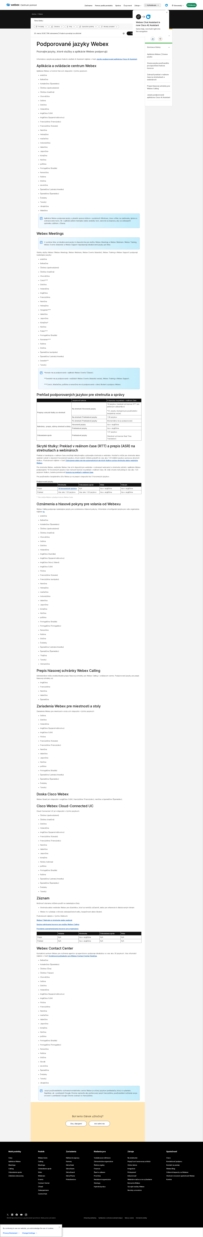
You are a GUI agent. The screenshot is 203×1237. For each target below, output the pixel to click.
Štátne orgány (99, 1165)
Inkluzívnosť (132, 1176)
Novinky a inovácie (135, 1190)
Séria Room (70, 1168)
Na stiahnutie (132, 1158)
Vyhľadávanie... (152, 5)
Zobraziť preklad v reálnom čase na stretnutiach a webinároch (158, 77)
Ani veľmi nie (99, 1124)
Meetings (11, 1165)
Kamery (69, 1161)
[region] (31, 1230)
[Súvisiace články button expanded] (169, 47)
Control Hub (42, 1194)
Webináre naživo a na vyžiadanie (140, 1179)
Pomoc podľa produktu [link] (104, 6)
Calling (11, 1168)
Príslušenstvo (71, 1179)
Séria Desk (70, 1165)
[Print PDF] (123, 33)
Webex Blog (170, 1168)
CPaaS (40, 1186)
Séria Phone (70, 1176)
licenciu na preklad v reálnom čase (79, 472)
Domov (34, 14)
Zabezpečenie (43, 1190)
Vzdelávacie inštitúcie (102, 1158)
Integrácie (131, 1168)
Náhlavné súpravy (72, 1158)
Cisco (168, 1158)
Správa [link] (118, 6)
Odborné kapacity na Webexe (177, 1172)
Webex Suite (42, 1158)
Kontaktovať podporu (174, 1161)
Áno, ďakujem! (76, 1124)
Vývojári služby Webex (136, 1186)
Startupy (97, 1183)
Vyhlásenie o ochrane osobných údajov (110, 1218)
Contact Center (44, 1183)
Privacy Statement (10, 1233)
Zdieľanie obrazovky (16, 1176)
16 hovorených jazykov (67, 488)
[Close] (59, 1227)
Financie (97, 1168)
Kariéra (169, 1179)
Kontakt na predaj (172, 1165)
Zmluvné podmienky (90, 1218)
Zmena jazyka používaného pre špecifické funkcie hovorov (158, 65)
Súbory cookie (129, 1218)
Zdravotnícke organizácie (103, 1161)
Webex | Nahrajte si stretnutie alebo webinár (54, 920)
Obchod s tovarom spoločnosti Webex (180, 1176)
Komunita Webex (134, 1183)
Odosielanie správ (15, 1172)
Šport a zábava (99, 1172)
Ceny (10, 1158)
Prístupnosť (132, 1172)
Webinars (41, 1176)
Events (40, 1179)
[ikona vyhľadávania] (145, 5)
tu (44, 512)
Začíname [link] (88, 6)
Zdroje (137, 6)
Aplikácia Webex (14, 1161)
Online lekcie (132, 1165)
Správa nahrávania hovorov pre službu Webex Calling (58, 924)
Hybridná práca (99, 1186)
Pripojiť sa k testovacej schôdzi (139, 1161)
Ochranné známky (141, 1218)
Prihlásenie (191, 5)
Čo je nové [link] (128, 6)
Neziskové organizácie (102, 1179)
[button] (166, 5)
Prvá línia (97, 1176)
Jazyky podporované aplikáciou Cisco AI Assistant (117, 59)
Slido (40, 1172)
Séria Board (70, 1172)
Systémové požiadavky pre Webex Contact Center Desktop (73, 956)
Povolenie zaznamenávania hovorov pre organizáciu (57, 929)
